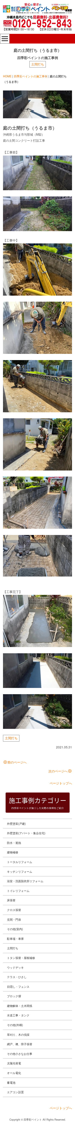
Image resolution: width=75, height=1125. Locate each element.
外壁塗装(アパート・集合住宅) (26, 833)
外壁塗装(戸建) (16, 824)
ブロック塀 (14, 996)
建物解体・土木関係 (19, 1006)
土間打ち (37, 64)
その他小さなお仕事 (19, 1054)
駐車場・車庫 (15, 939)
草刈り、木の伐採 (18, 1035)
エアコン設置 (15, 1092)
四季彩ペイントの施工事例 (30, 76)
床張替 (11, 900)
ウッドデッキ (15, 967)
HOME (7, 76)
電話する (56, 1118)
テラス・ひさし (17, 977)
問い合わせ (17, 1118)
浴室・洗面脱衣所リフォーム (25, 881)
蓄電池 (11, 1082)
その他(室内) (15, 929)
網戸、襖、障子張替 (19, 1044)
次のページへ (58, 771)
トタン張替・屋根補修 (21, 958)
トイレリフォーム (18, 891)
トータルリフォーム (19, 862)
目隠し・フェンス (18, 987)
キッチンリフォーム (19, 871)
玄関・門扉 (14, 919)
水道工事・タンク (18, 1015)
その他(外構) (15, 1025)
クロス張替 (14, 910)
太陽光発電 (14, 1063)
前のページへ (17, 762)
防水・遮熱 (14, 843)
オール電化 (14, 1073)
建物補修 (12, 852)
